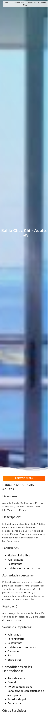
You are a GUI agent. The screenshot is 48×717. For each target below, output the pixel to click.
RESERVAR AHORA (24, 478)
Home (6, 3)
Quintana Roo (18, 3)
